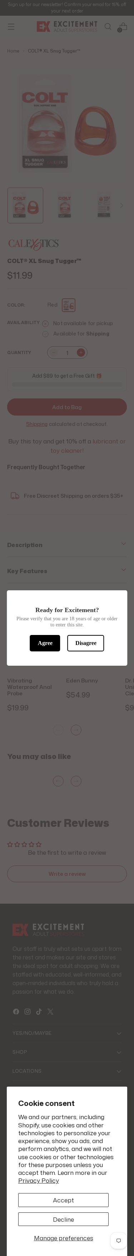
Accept (63, 1200)
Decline (63, 1219)
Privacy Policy (38, 1180)
